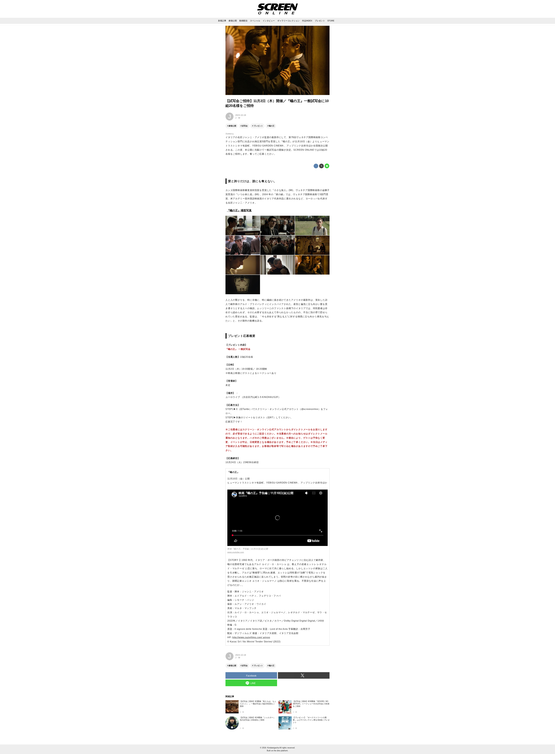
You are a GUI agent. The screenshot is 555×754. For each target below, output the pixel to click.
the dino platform (281, 751)
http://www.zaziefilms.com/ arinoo (251, 637)
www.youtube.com (235, 552)
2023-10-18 (240, 115)
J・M (237, 118)
